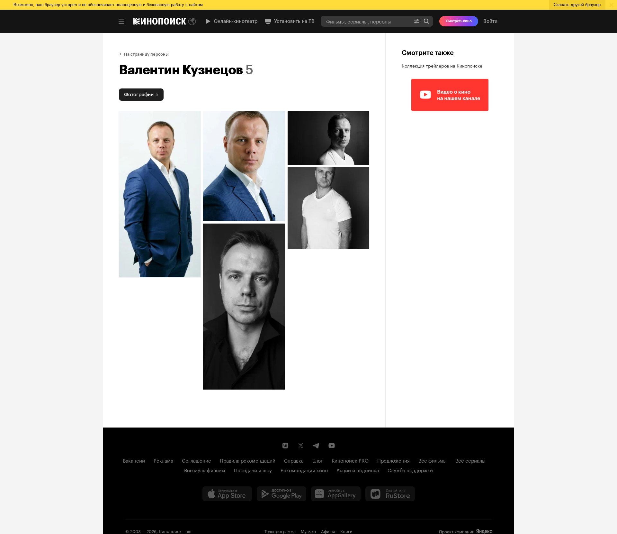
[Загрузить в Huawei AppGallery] (336, 493)
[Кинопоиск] (159, 21)
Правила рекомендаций (247, 460)
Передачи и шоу (253, 470)
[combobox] (365, 21)
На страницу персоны (146, 54)
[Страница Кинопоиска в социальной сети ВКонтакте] (285, 445)
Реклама (163, 460)
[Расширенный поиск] (417, 21)
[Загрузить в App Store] (227, 493)
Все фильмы (432, 460)
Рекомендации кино (304, 470)
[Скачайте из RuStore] (390, 493)
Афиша (328, 531)
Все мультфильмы (204, 470)
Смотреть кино (459, 21)
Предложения (393, 460)
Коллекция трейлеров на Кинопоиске (442, 65)
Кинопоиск (170, 531)
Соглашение (196, 460)
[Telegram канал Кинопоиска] (316, 445)
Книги (346, 531)
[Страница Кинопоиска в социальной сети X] (301, 445)
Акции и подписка (357, 470)
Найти (426, 21)
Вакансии (134, 460)
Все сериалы (470, 460)
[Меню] (121, 22)
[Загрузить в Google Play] (281, 493)
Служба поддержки (410, 470)
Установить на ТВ (294, 21)
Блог (317, 460)
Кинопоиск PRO (350, 460)
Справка (294, 460)
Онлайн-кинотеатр (236, 21)
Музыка (308, 531)
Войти (490, 21)
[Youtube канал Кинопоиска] (331, 445)
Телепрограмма (280, 531)
